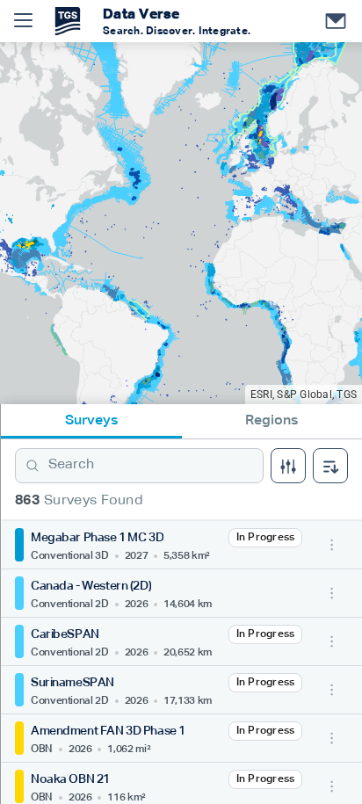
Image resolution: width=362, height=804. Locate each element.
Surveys (91, 421)
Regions (271, 421)
